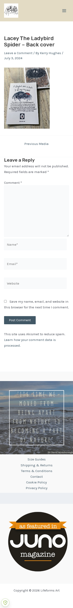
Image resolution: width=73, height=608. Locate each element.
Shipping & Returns (37, 465)
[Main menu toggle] (64, 10)
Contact (36, 476)
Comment (13, 183)
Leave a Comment (18, 53)
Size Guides (37, 459)
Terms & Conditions (36, 471)
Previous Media (36, 144)
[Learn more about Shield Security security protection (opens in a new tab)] (5, 602)
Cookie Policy (36, 482)
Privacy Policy (36, 488)
